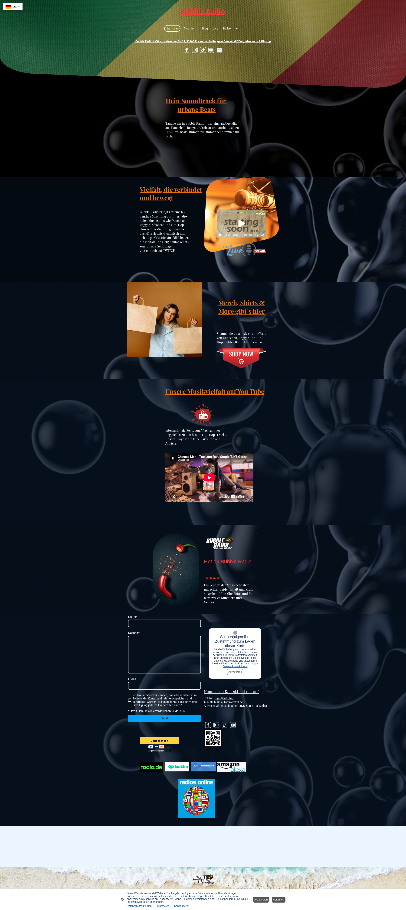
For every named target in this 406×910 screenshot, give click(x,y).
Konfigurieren (181, 906)
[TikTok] (203, 50)
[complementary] (13, 7)
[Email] (219, 50)
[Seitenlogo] (203, 18)
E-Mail (132, 679)
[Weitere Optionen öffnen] (237, 28)
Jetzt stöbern (213, 577)
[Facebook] (186, 50)
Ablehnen (278, 899)
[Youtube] (211, 50)
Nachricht (134, 632)
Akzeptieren (235, 672)
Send (164, 718)
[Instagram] (195, 50)
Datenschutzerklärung (235, 666)
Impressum (163, 906)
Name (132, 616)
